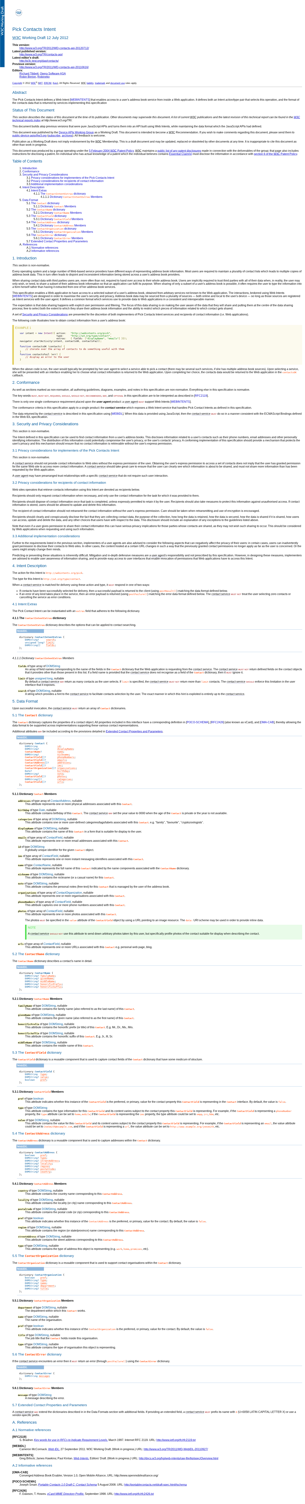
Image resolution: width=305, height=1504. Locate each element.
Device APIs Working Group (76, 132)
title (43, 1288)
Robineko (43, 76)
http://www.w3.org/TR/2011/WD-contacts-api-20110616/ (54, 67)
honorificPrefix (51, 984)
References (28, 244)
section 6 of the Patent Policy (275, 153)
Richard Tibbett (28, 73)
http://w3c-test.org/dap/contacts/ (39, 60)
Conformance (29, 171)
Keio (55, 83)
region (44, 1166)
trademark (100, 83)
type (43, 1074)
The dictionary (60, 193)
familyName (47, 976)
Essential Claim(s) (180, 153)
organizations (66, 768)
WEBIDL (117, 413)
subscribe (54, 135)
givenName (46, 978)
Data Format (28, 200)
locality (46, 1163)
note (60, 773)
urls (60, 782)
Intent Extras (36, 190)
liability (90, 83)
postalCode (47, 1169)
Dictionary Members (71, 196)
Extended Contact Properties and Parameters (57, 241)
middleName (47, 981)
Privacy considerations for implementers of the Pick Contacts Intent (70, 177)
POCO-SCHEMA (197, 722)
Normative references (42, 247)
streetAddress (49, 1160)
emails (61, 760)
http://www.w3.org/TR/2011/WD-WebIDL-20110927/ (176, 1449)
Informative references (42, 250)
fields (50, 645)
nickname (63, 754)
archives (67, 135)
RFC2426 (217, 722)
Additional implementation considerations (54, 184)
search (50, 639)
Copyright (17, 83)
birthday (63, 771)
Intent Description (31, 187)
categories (64, 779)
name (60, 751)
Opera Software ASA (53, 73)
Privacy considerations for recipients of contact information (65, 180)
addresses (63, 762)
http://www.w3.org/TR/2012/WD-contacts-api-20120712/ (54, 48)
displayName (65, 749)
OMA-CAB (267, 722)
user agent (131, 401)
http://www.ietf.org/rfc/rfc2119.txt (176, 1439)
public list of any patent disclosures (179, 150)
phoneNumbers (65, 757)
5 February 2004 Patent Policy (111, 150)
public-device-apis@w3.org (29, 135)
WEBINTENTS (80, 99)
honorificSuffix (51, 986)
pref (43, 1080)
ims (59, 765)
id (58, 746)
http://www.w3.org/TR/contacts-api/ (41, 54)
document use (117, 83)
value (43, 1077)
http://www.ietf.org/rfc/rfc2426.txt (134, 1493)
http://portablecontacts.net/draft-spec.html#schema (155, 1484)
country (45, 1171)
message (44, 1376)
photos (61, 776)
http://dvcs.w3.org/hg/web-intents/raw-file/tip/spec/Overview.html (178, 1458)
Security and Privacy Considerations (43, 174)
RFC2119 (201, 395)
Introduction (28, 168)
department (47, 1285)
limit (49, 642)
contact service (53, 413)
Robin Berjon (27, 76)
